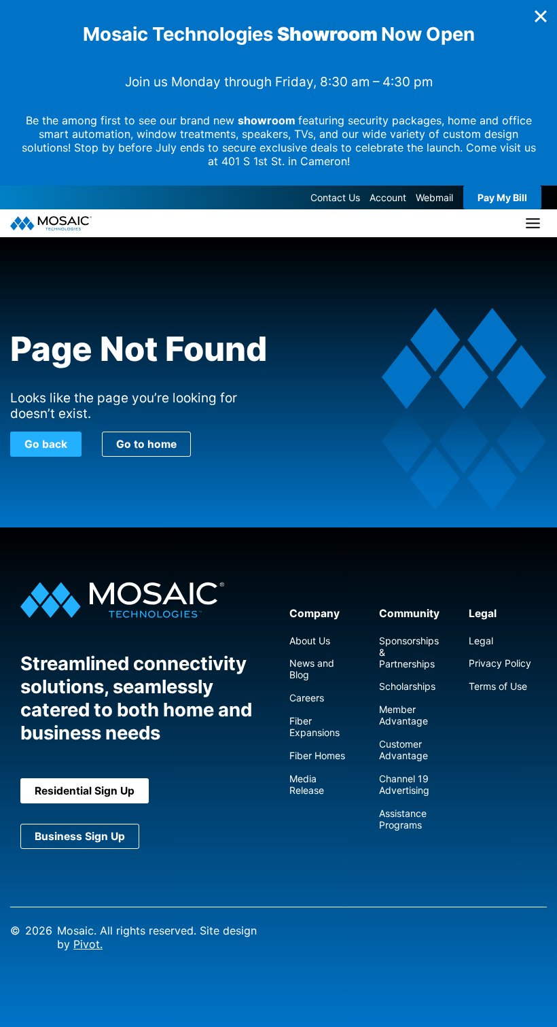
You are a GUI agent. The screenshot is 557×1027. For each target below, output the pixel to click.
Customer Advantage (403, 749)
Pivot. (88, 944)
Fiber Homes (317, 755)
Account (388, 197)
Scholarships (407, 686)
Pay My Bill (502, 197)
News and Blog (311, 668)
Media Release (306, 784)
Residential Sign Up (84, 790)
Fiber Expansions (314, 726)
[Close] (541, 16)
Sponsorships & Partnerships (409, 652)
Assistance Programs (403, 819)
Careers (306, 697)
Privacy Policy (500, 663)
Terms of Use (498, 686)
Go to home (146, 444)
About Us (309, 640)
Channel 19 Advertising (404, 784)
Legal (481, 640)
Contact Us (335, 197)
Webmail (434, 197)
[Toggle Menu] (533, 223)
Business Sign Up (80, 836)
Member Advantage (403, 715)
